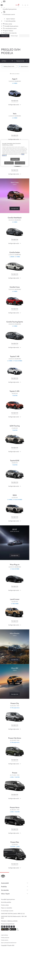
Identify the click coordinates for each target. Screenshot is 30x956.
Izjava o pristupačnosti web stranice (8, 942)
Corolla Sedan (14, 252)
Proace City (15, 703)
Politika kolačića (4, 940)
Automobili (5, 883)
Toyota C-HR (14, 356)
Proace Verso (14, 807)
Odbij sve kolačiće (9, 162)
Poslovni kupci (14, 35)
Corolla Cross (15, 287)
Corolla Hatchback (14, 217)
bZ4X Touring (15, 426)
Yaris (14, 113)
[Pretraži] (22, 5)
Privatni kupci (5, 35)
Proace (14, 772)
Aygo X (14, 79)
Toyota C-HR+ (15, 391)
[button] (9, 66)
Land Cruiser (14, 599)
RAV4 (15, 495)
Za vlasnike (5, 890)
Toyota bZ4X (14, 460)
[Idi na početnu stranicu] (2, 5)
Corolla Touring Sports (14, 321)
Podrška (4, 886)
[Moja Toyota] (25, 5)
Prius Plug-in (14, 564)
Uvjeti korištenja (4, 935)
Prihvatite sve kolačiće (19, 162)
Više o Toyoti (5, 893)
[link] (14, 100)
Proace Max (14, 842)
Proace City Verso (14, 738)
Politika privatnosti (5, 937)
